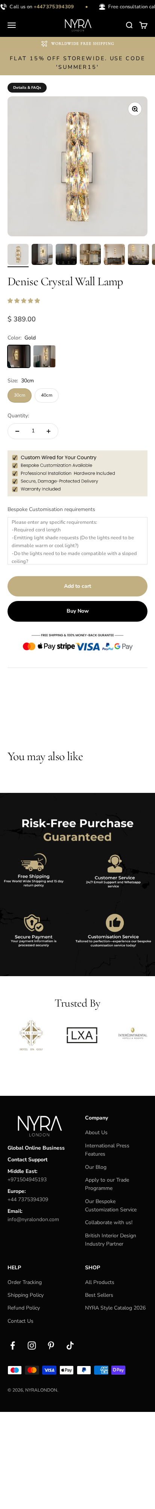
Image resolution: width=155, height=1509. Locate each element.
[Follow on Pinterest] (51, 1345)
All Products (99, 1282)
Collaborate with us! (108, 1222)
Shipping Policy (26, 1295)
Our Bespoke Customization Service (111, 1205)
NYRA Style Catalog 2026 (115, 1307)
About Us (96, 1132)
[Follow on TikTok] (70, 1345)
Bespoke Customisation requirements (51, 509)
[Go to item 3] (66, 255)
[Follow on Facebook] (13, 1345)
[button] (24, 300)
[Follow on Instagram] (32, 1345)
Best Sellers (99, 1295)
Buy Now (78, 611)
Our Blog (95, 1167)
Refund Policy (24, 1307)
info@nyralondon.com (33, 1219)
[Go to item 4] (90, 255)
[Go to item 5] (114, 255)
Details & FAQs (27, 87)
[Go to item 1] (18, 255)
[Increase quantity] (48, 431)
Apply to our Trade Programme (107, 1184)
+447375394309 (51, 6)
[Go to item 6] (138, 255)
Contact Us (20, 1321)
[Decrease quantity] (17, 431)
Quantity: (18, 415)
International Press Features (107, 1150)
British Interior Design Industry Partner (110, 1239)
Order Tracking (25, 1282)
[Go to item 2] (42, 255)
